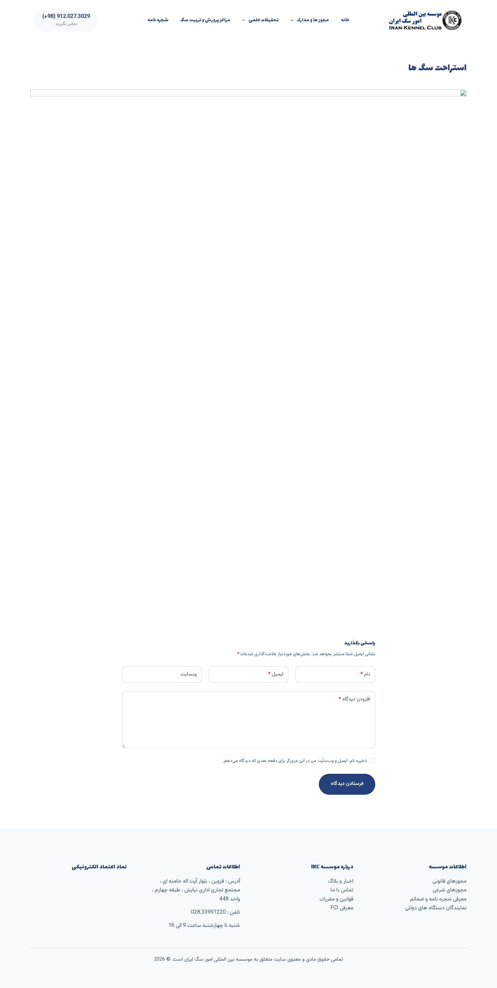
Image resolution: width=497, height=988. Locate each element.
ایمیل (275, 674)
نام (365, 674)
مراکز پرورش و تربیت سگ (205, 20)
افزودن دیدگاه (354, 699)
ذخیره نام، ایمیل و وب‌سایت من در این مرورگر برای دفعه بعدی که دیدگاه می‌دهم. (295, 761)
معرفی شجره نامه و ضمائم (438, 899)
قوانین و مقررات (336, 899)
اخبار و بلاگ (340, 881)
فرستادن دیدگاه (347, 784)
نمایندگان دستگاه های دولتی (436, 908)
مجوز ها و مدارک (313, 20)
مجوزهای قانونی (449, 881)
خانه (345, 20)
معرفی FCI (341, 908)
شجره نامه (157, 20)
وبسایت (189, 674)
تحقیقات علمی (264, 20)
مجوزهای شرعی (450, 890)
